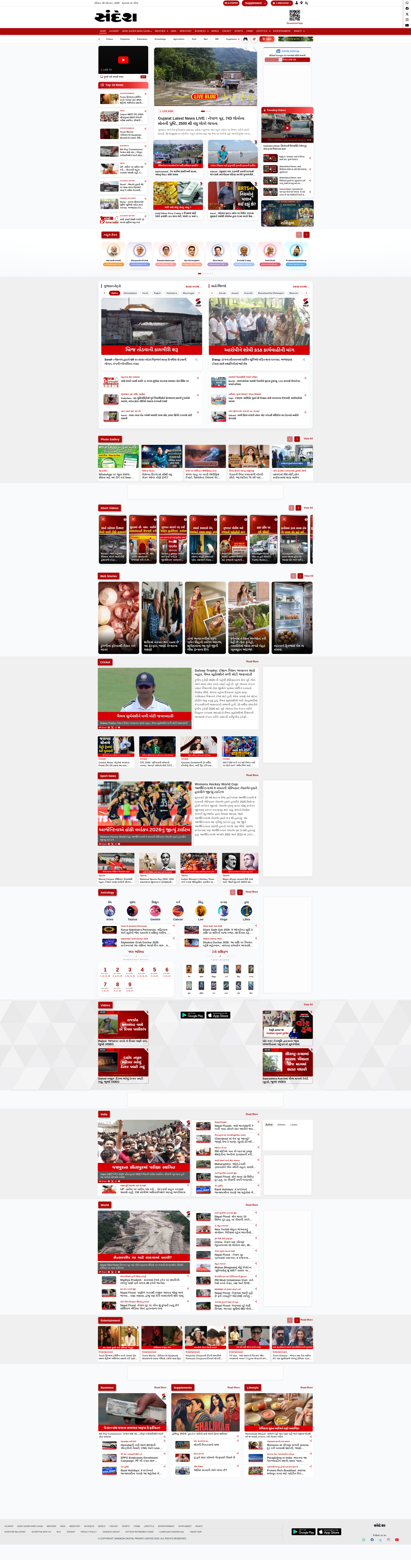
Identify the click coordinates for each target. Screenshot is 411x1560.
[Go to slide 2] (204, 111)
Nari (206, 39)
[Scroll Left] (99, 39)
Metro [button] (114, 293)
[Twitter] (407, 14)
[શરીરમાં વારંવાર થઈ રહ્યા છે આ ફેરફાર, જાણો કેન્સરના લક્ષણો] (162, 583)
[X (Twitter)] (112, 727)
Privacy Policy (89, 1532)
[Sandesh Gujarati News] (119, 16)
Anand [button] (235, 293)
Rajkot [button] (157, 293)
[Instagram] (407, 19)
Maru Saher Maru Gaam (136, 31)
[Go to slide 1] (201, 111)
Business (200, 31)
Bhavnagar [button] (189, 293)
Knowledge (160, 39)
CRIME (249, 31)
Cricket (226, 31)
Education (142, 39)
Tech (194, 39)
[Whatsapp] (407, 2)
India (173, 31)
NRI (217, 39)
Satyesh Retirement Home (139, 1532)
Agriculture (178, 39)
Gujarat (114, 31)
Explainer (125, 39)
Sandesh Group (111, 1532)
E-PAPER (233, 3)
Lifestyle (261, 31)
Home (103, 31)
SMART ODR (196, 1532)
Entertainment (282, 31)
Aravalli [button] (248, 293)
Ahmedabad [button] (130, 293)
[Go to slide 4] (207, 273)
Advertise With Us (41, 1532)
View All (308, 438)
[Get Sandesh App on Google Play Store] (303, 1531)
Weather (160, 31)
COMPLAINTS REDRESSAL (171, 1532)
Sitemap (71, 1532)
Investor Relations (15, 1532)
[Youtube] (407, 25)
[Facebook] (407, 8)
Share (104, 727)
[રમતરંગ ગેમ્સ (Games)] (245, 39)
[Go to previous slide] (290, 439)
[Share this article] (197, 378)
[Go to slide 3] (208, 111)
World (215, 31)
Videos (109, 39)
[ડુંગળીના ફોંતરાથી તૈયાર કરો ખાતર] (118, 583)
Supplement (253, 3)
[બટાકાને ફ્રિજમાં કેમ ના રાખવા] (292, 583)
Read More (192, 286)
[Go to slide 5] (210, 273)
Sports (238, 31)
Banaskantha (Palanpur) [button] (271, 293)
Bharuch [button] (293, 293)
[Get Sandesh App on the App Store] (329, 1531)
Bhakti (298, 31)
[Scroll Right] (238, 39)
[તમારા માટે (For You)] (254, 39)
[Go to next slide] (297, 439)
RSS (59, 1532)
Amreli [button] (222, 293)
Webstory (186, 31)
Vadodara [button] (171, 293)
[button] (297, 3)
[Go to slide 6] (212, 273)
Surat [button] (145, 293)
